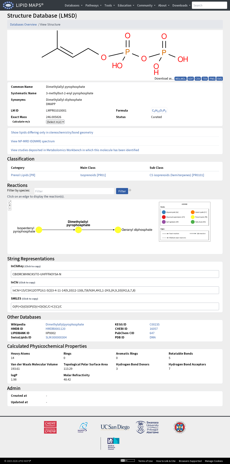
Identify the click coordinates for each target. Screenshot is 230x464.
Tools (108, 5)
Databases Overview (24, 24)
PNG (212, 78)
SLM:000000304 (56, 337)
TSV (205, 78)
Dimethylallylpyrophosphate (65, 324)
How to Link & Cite (166, 461)
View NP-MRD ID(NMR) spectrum (33, 141)
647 (152, 333)
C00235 (155, 324)
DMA (153, 337)
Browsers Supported (190, 461)
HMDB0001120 (55, 328)
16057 (154, 328)
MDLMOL (180, 78)
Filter (122, 191)
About (162, 5)
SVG (219, 78)
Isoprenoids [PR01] (93, 175)
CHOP (159, 110)
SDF (190, 78)
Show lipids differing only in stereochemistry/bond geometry (52, 132)
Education (125, 5)
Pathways (92, 5)
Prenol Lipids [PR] (23, 175)
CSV (198, 78)
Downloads (180, 5)
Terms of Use (145, 461)
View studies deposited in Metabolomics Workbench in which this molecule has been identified (75, 150)
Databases (72, 5)
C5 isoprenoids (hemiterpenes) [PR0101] (177, 175)
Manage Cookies (214, 461)
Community (145, 5)
